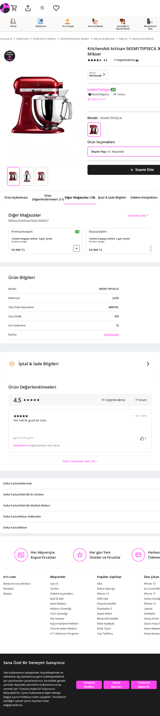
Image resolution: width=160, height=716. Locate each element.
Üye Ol (54, 583)
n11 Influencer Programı (64, 633)
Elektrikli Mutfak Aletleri (74, 39)
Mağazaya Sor (98, 98)
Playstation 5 (104, 608)
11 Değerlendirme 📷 (126, 60)
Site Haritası (57, 618)
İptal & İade (57, 598)
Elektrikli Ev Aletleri (44, 39)
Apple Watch (104, 613)
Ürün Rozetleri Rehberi (63, 628)
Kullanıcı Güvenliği (60, 608)
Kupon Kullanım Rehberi (64, 623)
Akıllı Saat (102, 598)
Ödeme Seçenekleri (61, 593)
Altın (99, 583)
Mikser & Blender (104, 39)
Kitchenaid (111, 334)
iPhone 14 (103, 593)
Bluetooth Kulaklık (107, 618)
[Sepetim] (14, 8)
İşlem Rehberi (58, 603)
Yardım (54, 588)
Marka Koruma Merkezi (16, 583)
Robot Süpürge (106, 588)
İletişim (7, 593)
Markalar (8, 588)
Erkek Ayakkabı (106, 623)
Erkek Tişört (104, 628)
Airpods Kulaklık (106, 603)
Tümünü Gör (137, 215)
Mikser (123, 39)
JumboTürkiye (99, 90)
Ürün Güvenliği (59, 613)
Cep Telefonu (105, 633)
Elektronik (22, 39)
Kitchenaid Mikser (143, 39)
